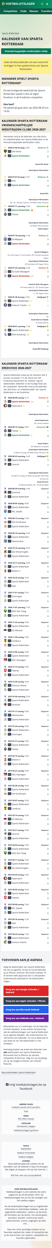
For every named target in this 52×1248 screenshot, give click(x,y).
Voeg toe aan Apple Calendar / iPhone (25, 1001)
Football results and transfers (26, 1107)
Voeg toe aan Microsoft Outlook (22, 1009)
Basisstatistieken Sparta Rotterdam (19, 1072)
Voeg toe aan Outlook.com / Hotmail (25, 1018)
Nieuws (33, 11)
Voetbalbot (26, 1148)
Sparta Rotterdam (10, 33)
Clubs (23, 11)
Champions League (26, 1126)
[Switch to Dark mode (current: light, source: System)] (47, 4)
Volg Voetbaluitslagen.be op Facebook (27, 1087)
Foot (26, 1111)
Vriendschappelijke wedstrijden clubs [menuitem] (26, 51)
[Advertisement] (26, 24)
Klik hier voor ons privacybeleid (26, 1175)
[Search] (42, 3)
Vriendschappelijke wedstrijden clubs (17, 127)
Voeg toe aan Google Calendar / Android (22, 991)
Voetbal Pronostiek (26, 1152)
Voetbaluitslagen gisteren (26, 1130)
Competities (10, 11)
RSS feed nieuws (26, 1118)
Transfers (46, 11)
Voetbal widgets (26, 1156)
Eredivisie (9, 368)
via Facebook (41, 1058)
